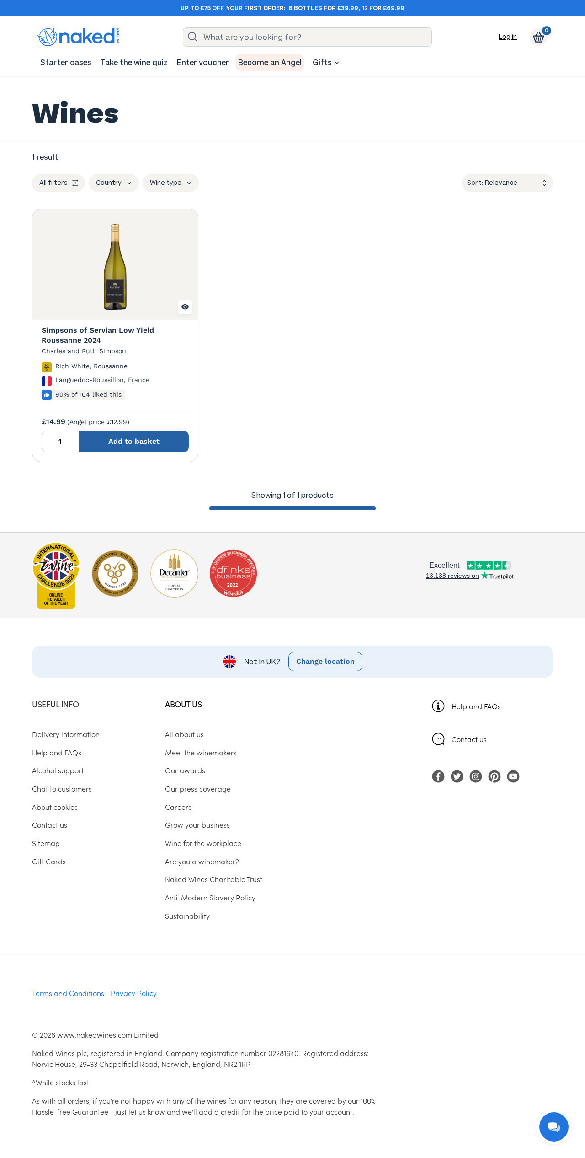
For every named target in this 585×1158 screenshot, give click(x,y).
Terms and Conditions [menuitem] (68, 993)
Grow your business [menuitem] (197, 824)
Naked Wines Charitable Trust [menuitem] (213, 879)
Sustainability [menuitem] (187, 915)
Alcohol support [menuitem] (58, 770)
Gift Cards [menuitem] (49, 861)
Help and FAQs (476, 706)
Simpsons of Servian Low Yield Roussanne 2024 (98, 335)
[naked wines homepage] (78, 37)
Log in (508, 37)
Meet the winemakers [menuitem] (201, 752)
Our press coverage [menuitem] (198, 788)
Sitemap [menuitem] (46, 843)
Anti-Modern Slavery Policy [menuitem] (210, 897)
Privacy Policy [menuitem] (134, 993)
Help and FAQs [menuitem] (56, 752)
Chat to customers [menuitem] (62, 788)
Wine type (165, 183)
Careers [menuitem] (178, 807)
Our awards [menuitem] (185, 770)
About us (183, 704)
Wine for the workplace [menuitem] (203, 843)
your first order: (255, 8)
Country (109, 183)
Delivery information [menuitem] (66, 734)
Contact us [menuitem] (49, 824)
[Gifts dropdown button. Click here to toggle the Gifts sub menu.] (337, 63)
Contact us (469, 739)
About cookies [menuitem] (55, 807)
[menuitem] (65, 62)
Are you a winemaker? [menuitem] (202, 861)
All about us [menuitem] (184, 734)
